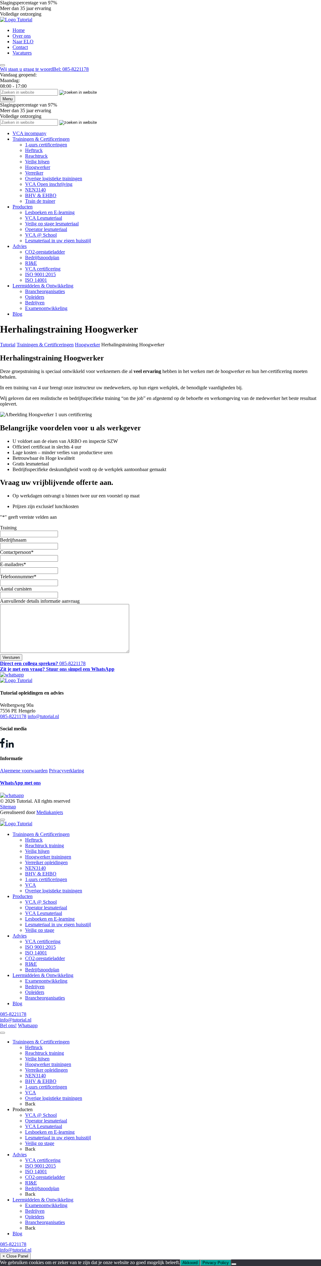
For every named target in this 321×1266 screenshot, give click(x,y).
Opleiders (34, 297)
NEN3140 (35, 189)
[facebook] (3, 746)
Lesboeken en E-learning (50, 212)
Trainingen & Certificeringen (41, 139)
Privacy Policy (216, 1262)
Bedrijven (35, 302)
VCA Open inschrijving (48, 184)
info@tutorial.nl (43, 716)
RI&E (31, 263)
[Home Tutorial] (16, 19)
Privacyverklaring (66, 770)
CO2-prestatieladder (45, 252)
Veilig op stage (39, 930)
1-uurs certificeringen (46, 144)
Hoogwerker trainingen (48, 856)
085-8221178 (13, 716)
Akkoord (189, 1262)
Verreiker (34, 173)
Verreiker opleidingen (46, 862)
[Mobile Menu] (2, 65)
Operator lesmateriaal (46, 229)
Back (30, 1103)
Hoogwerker (37, 167)
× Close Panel (15, 1256)
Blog (17, 314)
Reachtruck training (44, 845)
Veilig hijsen (37, 161)
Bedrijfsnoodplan (42, 257)
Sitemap (8, 806)
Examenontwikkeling (46, 308)
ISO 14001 (36, 280)
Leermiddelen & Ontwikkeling (43, 285)
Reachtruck (36, 156)
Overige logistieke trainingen (53, 178)
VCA (30, 885)
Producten (23, 206)
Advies (20, 246)
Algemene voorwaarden (24, 770)
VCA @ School (41, 235)
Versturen (11, 657)
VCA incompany (29, 133)
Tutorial (7, 344)
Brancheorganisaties (45, 291)
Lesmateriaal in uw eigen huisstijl (58, 240)
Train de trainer (40, 201)
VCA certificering (43, 268)
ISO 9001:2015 (40, 274)
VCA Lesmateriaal (43, 218)
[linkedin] (10, 746)
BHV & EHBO (40, 195)
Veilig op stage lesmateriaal (52, 223)
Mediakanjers (49, 812)
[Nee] (233, 1264)
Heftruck (34, 150)
